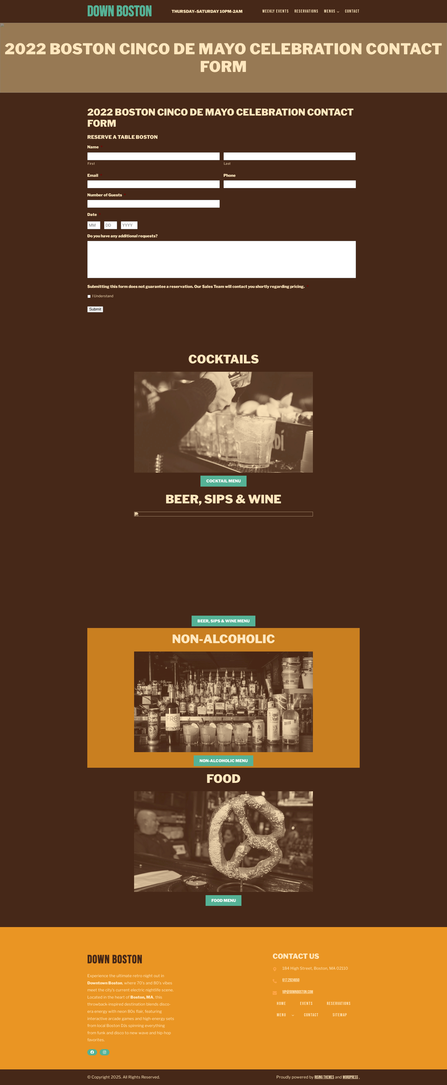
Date (94, 214)
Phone (230, 175)
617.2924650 (290, 980)
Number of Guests (106, 195)
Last (227, 163)
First (91, 163)
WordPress (350, 1077)
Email (94, 175)
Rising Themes (324, 1077)
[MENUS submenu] (338, 11)
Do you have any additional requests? (122, 236)
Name (95, 147)
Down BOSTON (119, 11)
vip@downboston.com (297, 991)
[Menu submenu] (292, 1015)
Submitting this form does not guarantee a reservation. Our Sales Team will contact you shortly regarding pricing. (198, 286)
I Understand (102, 296)
